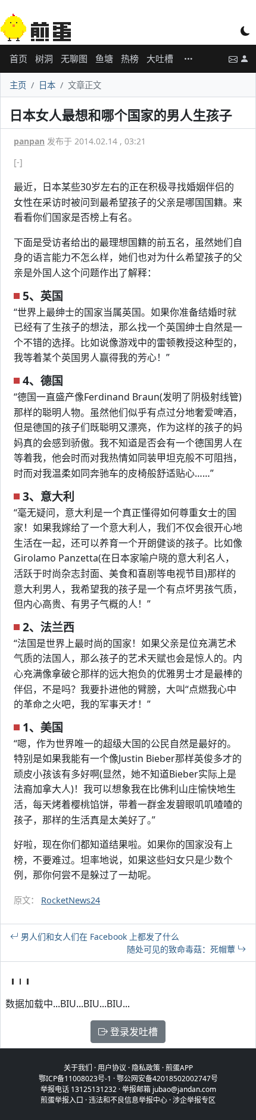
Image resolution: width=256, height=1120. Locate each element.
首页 (18, 58)
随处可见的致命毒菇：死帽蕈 (182, 949)
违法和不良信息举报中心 (128, 1100)
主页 (18, 85)
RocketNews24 (70, 900)
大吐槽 (159, 58)
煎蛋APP (179, 1068)
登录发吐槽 (133, 1031)
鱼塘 (104, 58)
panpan (29, 141)
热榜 (130, 58)
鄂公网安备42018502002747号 (167, 1078)
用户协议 (112, 1068)
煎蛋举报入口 (61, 1100)
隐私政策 (146, 1068)
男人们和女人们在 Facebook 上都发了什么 (98, 936)
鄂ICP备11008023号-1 (75, 1078)
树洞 (44, 58)
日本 (47, 85)
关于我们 (78, 1068)
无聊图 (74, 58)
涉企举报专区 (194, 1100)
